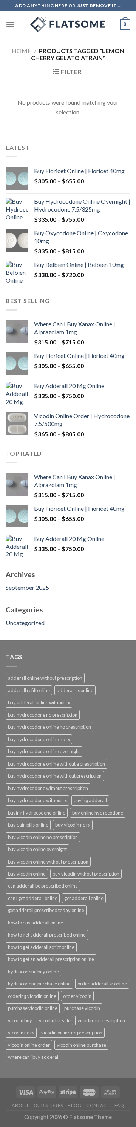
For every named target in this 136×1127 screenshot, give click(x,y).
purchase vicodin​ (82, 1008)
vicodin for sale (55, 1020)
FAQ (119, 1105)
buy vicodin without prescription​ (86, 874)
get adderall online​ (84, 898)
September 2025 (27, 587)
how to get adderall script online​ (41, 947)
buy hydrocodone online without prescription (55, 776)
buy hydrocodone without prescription (48, 788)
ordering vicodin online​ (32, 996)
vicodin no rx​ (21, 1033)
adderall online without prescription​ (45, 678)
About (20, 1105)
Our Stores (48, 1105)
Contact (98, 1105)
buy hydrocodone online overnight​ (44, 751)
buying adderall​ (90, 800)
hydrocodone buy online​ (33, 972)
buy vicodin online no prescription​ (43, 837)
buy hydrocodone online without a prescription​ (56, 764)
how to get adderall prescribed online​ (47, 935)
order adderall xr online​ (102, 984)
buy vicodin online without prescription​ (48, 862)
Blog (74, 1105)
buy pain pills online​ (28, 825)
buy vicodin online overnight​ (37, 849)
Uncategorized (25, 622)
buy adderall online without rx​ (39, 702)
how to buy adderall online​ (35, 923)
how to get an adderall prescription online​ (51, 959)
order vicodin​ (77, 996)
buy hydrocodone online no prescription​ (49, 727)
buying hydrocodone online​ (36, 813)
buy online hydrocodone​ (97, 813)
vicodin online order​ (29, 1045)
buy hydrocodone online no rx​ (39, 739)
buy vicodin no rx (72, 825)
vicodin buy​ (20, 1020)
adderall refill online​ (29, 690)
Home (21, 50)
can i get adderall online (32, 898)
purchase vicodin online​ (32, 1008)
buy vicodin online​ (27, 874)
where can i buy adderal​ (33, 1057)
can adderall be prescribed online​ (43, 886)
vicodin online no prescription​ (71, 1033)
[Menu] (10, 24)
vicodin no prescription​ (101, 1020)
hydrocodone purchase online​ (39, 984)
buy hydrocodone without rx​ (37, 800)
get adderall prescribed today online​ (46, 910)
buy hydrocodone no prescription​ (42, 715)
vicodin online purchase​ (81, 1045)
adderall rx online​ (75, 690)
